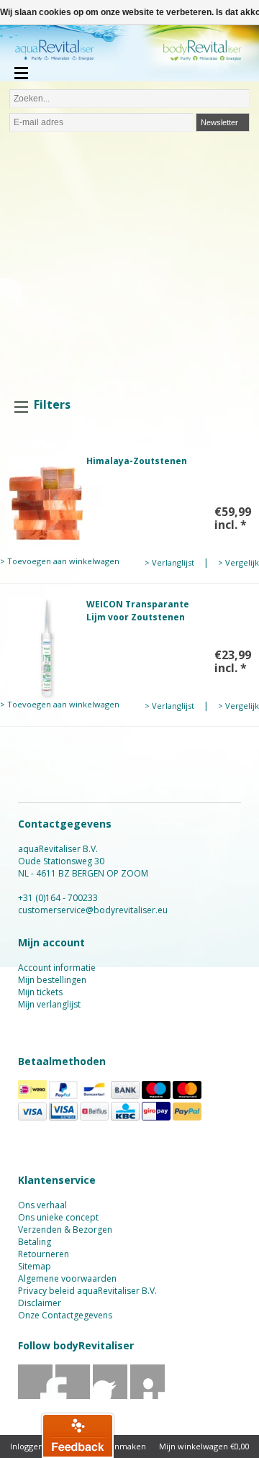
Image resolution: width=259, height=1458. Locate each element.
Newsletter (219, 122)
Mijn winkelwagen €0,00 (204, 1446)
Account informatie (57, 967)
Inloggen (26, 1446)
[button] (77, 1435)
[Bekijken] (129, 511)
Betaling (34, 1242)
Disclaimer (39, 1303)
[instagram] (147, 1396)
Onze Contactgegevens (65, 1315)
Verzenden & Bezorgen (65, 1229)
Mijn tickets (40, 992)
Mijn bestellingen (52, 980)
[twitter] (73, 1396)
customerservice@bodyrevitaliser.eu (93, 910)
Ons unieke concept (58, 1217)
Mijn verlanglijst (49, 1004)
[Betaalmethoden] (32, 1096)
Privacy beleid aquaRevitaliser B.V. (87, 1291)
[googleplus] (110, 1396)
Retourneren (43, 1254)
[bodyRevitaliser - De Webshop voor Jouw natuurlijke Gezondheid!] (129, 54)
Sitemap (34, 1266)
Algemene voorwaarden (67, 1278)
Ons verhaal (42, 1205)
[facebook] (35, 1396)
